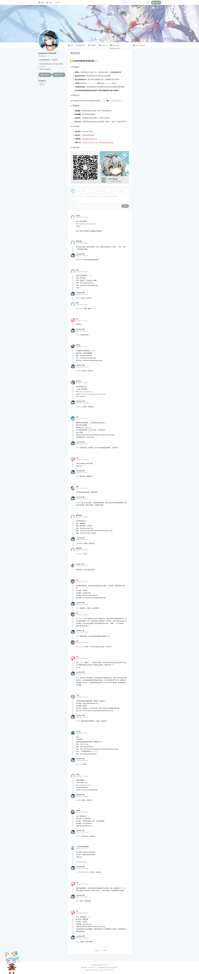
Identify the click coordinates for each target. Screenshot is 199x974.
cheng (78, 215)
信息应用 (81, 45)
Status (101, 970)
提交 (125, 206)
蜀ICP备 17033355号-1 (88, 967)
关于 (59, 2)
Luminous (79, 254)
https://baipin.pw (87, 427)
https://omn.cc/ (82, 862)
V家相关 (93, 45)
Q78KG (78, 381)
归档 (42, 2)
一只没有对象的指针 (82, 846)
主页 (72, 45)
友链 (50, 2)
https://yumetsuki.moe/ (85, 391)
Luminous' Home (102, 965)
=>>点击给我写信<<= (116, 101)
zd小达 (78, 731)
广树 (77, 695)
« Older (96, 950)
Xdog (77, 774)
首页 (135, 45)
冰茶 (77, 486)
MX (77, 417)
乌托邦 (78, 345)
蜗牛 (77, 270)
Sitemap (106, 970)
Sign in (156, 3)
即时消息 (59, 75)
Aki (77, 580)
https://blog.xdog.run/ (85, 785)
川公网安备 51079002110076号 (108, 967)
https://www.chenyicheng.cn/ (87, 224)
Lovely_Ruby (80, 564)
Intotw (78, 810)
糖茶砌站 (79, 515)
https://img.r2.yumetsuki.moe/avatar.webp (93, 394)
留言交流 (115, 45)
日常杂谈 (104, 45)
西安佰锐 (79, 241)
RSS (111, 970)
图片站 (42, 84)
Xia (77, 319)
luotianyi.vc (43, 66)
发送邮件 (45, 75)
